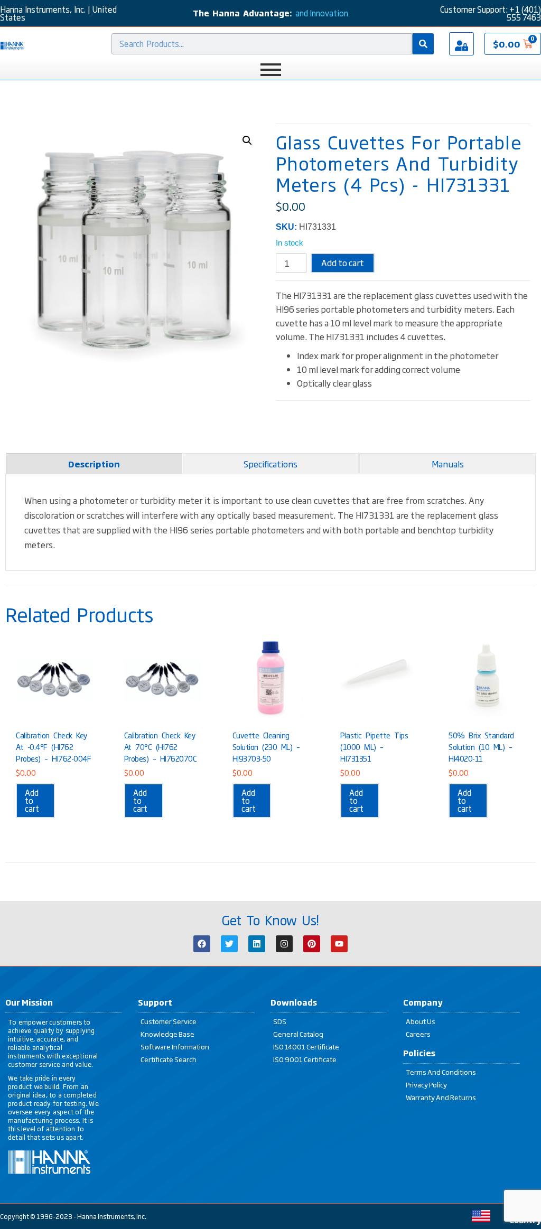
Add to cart (342, 262)
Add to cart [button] (32, 800)
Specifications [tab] (270, 464)
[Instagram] (284, 943)
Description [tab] (94, 464)
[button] (247, 140)
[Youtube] (339, 943)
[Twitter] (229, 943)
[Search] (423, 43)
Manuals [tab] (448, 464)
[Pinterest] (311, 943)
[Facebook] (201, 943)
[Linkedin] (256, 943)
